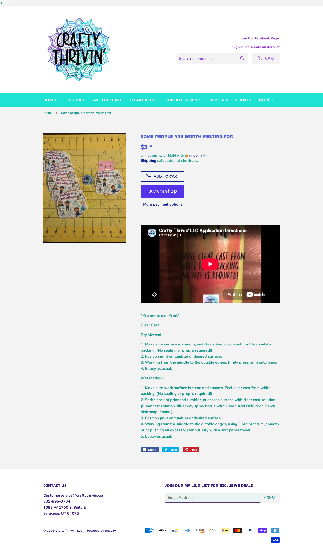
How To (51, 99)
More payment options (162, 204)
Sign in (237, 47)
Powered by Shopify (101, 531)
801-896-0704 (56, 501)
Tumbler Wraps (182, 99)
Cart (269, 58)
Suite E (79, 507)
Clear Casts (142, 99)
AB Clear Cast (107, 99)
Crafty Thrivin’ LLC (69, 531)
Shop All (76, 99)
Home (47, 113)
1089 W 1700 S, (58, 507)
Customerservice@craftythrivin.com (74, 495)
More (264, 100)
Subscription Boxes (230, 99)
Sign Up (270, 497)
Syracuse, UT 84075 (61, 513)
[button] (210, 155)
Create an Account (265, 47)
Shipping (148, 160)
